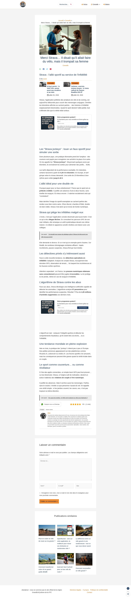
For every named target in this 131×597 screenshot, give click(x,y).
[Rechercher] (71, 4)
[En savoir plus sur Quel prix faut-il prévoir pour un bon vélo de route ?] (65, 558)
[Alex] (43, 416)
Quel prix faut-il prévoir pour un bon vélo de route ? (64, 569)
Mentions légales (75, 590)
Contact (89, 592)
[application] (99, 4)
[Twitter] (47, 69)
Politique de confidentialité (99, 590)
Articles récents (49, 409)
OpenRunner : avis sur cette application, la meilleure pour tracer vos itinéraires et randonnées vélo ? (64, 543)
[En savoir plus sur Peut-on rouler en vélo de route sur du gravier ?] (47, 530)
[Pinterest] (50, 69)
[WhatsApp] (40, 69)
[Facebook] (43, 69)
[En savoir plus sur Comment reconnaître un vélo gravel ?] (84, 559)
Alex (49, 413)
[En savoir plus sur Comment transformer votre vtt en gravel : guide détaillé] (47, 558)
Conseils (65, 65)
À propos (42, 409)
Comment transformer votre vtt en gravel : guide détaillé (46, 569)
